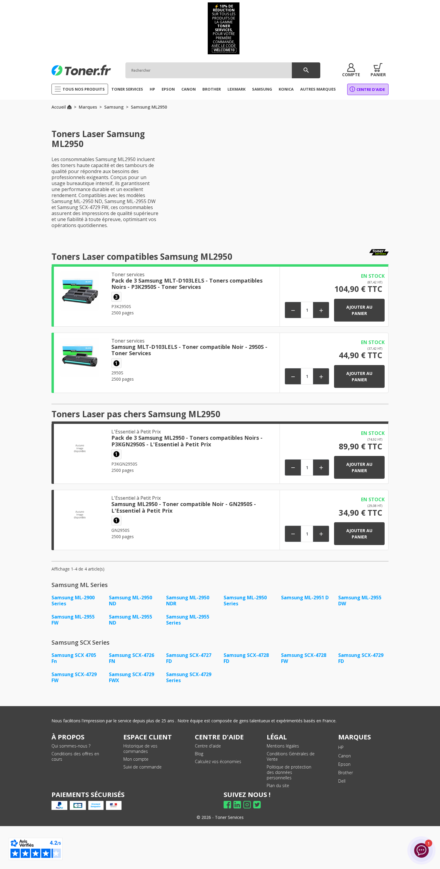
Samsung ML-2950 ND (130, 600)
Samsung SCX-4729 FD (360, 658)
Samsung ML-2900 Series (73, 600)
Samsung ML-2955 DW (359, 600)
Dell (341, 781)
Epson (344, 764)
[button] (351, 70)
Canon (344, 756)
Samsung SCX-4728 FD (246, 658)
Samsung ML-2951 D (305, 597)
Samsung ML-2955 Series (187, 619)
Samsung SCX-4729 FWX (131, 677)
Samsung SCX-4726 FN (131, 658)
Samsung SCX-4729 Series (188, 677)
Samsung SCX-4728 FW (303, 658)
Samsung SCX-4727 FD (188, 658)
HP (341, 747)
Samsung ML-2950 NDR (187, 600)
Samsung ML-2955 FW (73, 619)
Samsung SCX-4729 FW (74, 677)
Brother (345, 772)
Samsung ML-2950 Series (245, 600)
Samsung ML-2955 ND (130, 619)
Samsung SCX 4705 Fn (73, 658)
